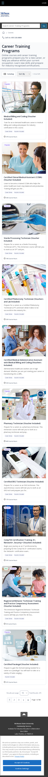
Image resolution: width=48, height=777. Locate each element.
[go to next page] (23, 700)
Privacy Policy (19, 756)
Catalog (10, 74)
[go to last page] (28, 700)
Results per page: (13, 693)
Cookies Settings (22, 769)
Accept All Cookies (22, 763)
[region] (22, 756)
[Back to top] (24, 725)
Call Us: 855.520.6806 (12, 37)
